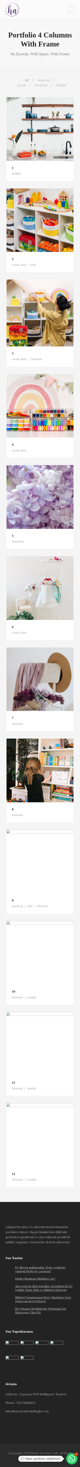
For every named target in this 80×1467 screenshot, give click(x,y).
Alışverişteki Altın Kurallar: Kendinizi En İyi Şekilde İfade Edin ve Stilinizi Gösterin (43, 1288)
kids (33, 265)
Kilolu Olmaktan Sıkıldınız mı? (35, 1278)
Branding (18, 541)
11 (13, 1082)
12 (13, 1174)
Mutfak (61, 85)
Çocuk (21, 85)
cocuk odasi (19, 265)
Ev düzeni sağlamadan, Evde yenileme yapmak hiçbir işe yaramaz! (40, 1269)
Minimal (36, 359)
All (27, 80)
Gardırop (40, 85)
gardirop (17, 906)
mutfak (16, 173)
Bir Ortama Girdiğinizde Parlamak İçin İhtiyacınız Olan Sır (40, 1310)
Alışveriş (44, 80)
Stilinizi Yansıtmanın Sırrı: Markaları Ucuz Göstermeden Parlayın (43, 1299)
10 (13, 991)
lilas (30, 906)
